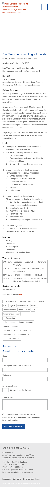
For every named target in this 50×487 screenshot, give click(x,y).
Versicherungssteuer (11, 314)
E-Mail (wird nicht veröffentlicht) (16, 365)
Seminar (34, 306)
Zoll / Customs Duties (12, 339)
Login (37, 479)
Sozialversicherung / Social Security (18, 330)
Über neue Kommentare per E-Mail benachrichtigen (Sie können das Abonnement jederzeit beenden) (21, 417)
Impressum (6, 479)
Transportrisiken (9, 310)
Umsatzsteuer (24, 310)
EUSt (5, 306)
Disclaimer (17, 479)
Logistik (12, 306)
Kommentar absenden (13, 426)
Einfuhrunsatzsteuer (36, 301)
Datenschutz (28, 479)
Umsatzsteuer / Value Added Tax (16, 335)
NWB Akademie (23, 306)
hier (20, 294)
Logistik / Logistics (11, 326)
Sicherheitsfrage (9, 386)
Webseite (6, 375)
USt (33, 310)
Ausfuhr (23, 301)
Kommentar (7, 397)
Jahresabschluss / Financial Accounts (18, 322)
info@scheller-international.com (20, 470)
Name (7, 356)
